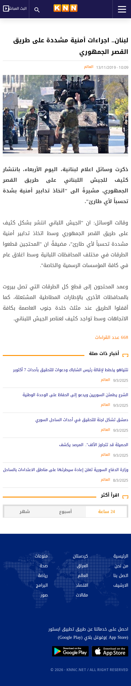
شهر (24, 512)
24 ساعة (106, 512)
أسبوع (65, 512)
